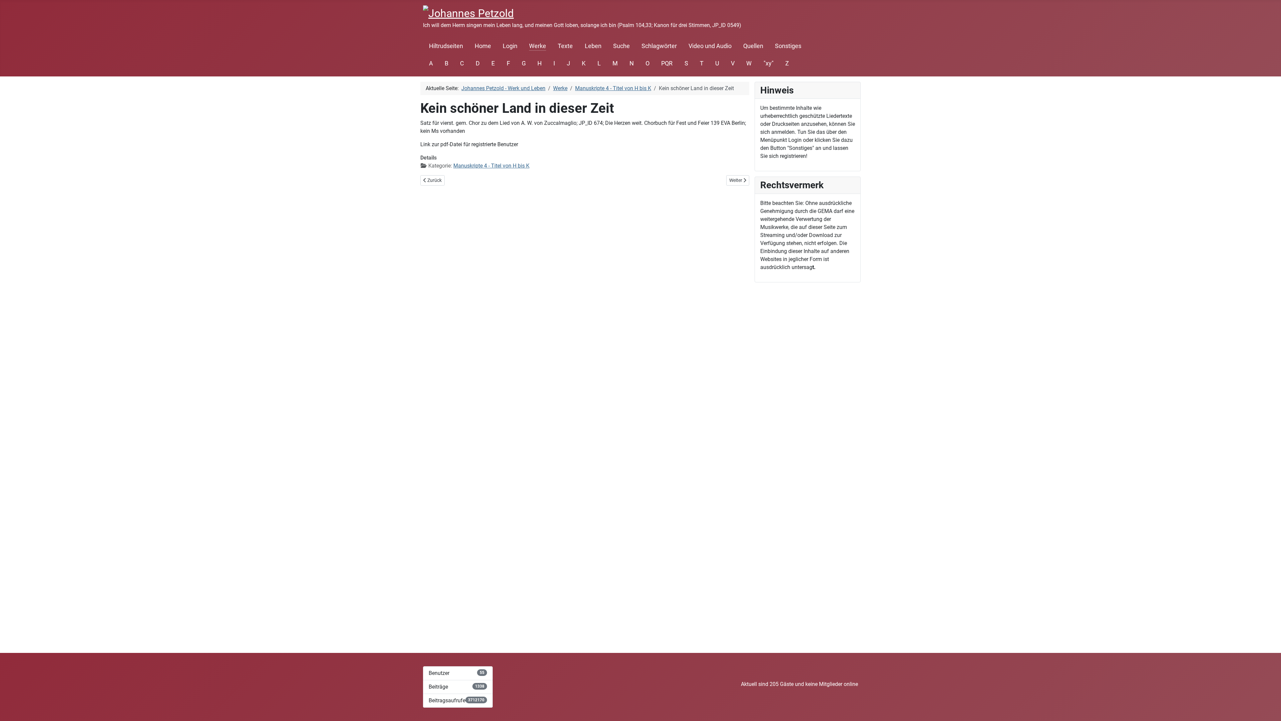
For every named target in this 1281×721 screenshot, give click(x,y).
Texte (565, 46)
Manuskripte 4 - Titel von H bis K (491, 166)
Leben (593, 46)
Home (483, 46)
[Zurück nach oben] (1269, 709)
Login (510, 46)
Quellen (753, 46)
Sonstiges (788, 46)
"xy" (769, 63)
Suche (621, 46)
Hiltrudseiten (446, 46)
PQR (667, 63)
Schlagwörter (659, 46)
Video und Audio (710, 46)
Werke (537, 46)
